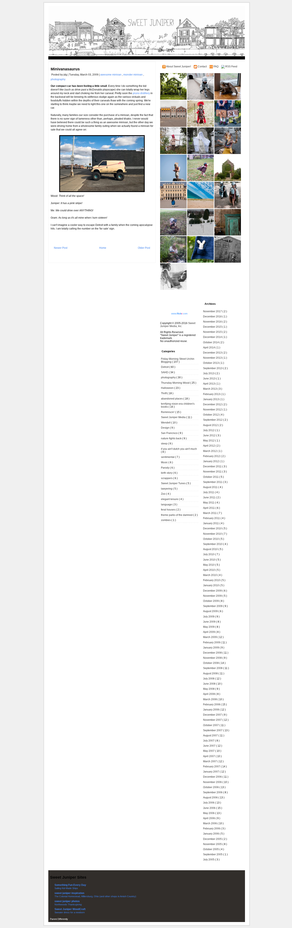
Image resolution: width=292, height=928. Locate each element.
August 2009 (210, 611)
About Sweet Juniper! (179, 66)
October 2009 (211, 600)
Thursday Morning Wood (175, 382)
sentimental (168, 457)
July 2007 (209, 740)
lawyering (167, 488)
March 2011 (210, 513)
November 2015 (213, 331)
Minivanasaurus (65, 69)
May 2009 (209, 626)
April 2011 (209, 507)
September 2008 (213, 668)
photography (58, 79)
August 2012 (210, 425)
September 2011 (213, 482)
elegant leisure (170, 499)
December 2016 (213, 316)
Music (164, 462)
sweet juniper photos (67, 901)
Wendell (166, 422)
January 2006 (211, 833)
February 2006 (212, 828)
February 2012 (212, 456)
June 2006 (209, 808)
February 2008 (212, 704)
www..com (179, 313)
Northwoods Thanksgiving (68, 904)
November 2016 (213, 321)
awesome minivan (111, 74)
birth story (167, 472)
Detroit (165, 367)
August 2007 (210, 735)
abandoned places (172, 398)
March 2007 (210, 761)
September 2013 (213, 368)
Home (102, 247)
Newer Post (60, 247)
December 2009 (213, 590)
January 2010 (211, 585)
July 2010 (209, 554)
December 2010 (213, 528)
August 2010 (210, 549)
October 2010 (211, 538)
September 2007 (213, 730)
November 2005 (213, 844)
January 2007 (211, 771)
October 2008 (211, 663)
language (167, 504)
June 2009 (209, 621)
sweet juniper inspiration (69, 893)
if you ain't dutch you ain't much (179, 448)
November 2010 (213, 533)
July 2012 (209, 430)
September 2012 (213, 419)
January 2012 (211, 461)
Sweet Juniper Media (173, 417)
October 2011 (211, 476)
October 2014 (211, 342)
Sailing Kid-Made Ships (66, 888)
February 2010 (212, 580)
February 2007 (212, 766)
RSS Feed (231, 66)
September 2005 (213, 854)
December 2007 (213, 714)
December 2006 (213, 776)
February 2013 (212, 394)
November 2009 (213, 595)
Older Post (144, 247)
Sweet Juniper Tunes (173, 483)
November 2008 (213, 657)
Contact (202, 66)
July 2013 (209, 373)
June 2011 (209, 497)
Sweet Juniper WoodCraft (70, 909)
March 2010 (210, 575)
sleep (164, 443)
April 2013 (209, 383)
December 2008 (213, 652)
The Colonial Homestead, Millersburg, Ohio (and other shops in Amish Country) (95, 896)
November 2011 (212, 471)
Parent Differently (59, 919)
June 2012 (209, 435)
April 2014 (209, 347)
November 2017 (213, 311)
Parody (165, 467)
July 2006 (209, 802)
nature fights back (171, 438)
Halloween (167, 387)
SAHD (165, 372)
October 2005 (211, 849)
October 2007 (211, 725)
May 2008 (209, 688)
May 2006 (209, 813)
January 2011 (211, 523)
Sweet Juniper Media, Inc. (177, 325)
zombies (166, 520)
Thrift (164, 393)
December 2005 (213, 839)
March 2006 (210, 823)
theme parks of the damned (177, 515)
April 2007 (209, 756)
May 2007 (209, 750)
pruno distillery (141, 93)
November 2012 (213, 409)
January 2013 (211, 399)
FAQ (216, 66)
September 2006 (213, 792)
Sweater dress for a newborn (70, 912)
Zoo (163, 493)
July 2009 (209, 616)
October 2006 (211, 787)
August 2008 (210, 673)
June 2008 (209, 683)
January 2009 (211, 647)
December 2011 (212, 466)
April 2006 (209, 818)
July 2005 (209, 859)
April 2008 (209, 694)
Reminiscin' (168, 412)
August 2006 (210, 797)
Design (165, 427)
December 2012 (213, 404)
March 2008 (210, 699)
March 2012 (210, 451)
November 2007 (213, 719)
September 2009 (213, 606)
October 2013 (211, 362)
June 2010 (209, 559)
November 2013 (213, 357)
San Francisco (169, 433)
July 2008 (209, 678)
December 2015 (213, 326)
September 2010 (213, 544)
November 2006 (213, 782)
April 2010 (209, 569)
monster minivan (133, 74)
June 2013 (209, 378)
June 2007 (209, 745)
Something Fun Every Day (70, 885)
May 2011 (209, 502)
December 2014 (213, 337)
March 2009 (210, 637)
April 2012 (209, 445)
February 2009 (212, 642)
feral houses (168, 509)
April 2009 (209, 632)
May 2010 (209, 564)
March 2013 (210, 388)
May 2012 (209, 440)
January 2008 (211, 709)
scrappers (167, 478)
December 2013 (213, 352)
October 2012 (211, 414)
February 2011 (212, 518)
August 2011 (210, 487)
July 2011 (209, 492)
